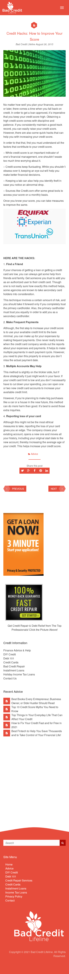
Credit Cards (10, 662)
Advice (34, 453)
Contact (10, 900)
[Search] (62, 843)
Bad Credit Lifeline (26, 44)
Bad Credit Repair (14, 666)
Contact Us (10, 678)
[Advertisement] (34, 779)
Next (54, 488)
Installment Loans (13, 670)
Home (9, 864)
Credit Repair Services (18, 880)
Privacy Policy (13, 896)
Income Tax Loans (16, 892)
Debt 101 (8, 658)
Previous (18, 488)
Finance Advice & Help (17, 650)
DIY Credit (9, 654)
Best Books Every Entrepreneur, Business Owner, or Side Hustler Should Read (36, 701)
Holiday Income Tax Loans (19, 674)
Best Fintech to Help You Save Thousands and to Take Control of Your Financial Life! (36, 733)
